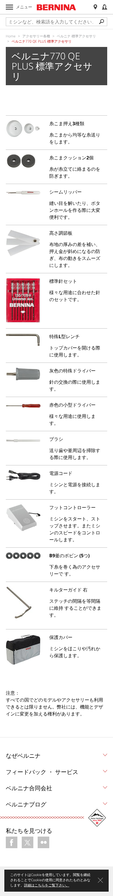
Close (100, 880)
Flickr (43, 842)
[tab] (56, 757)
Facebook (11, 842)
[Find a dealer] (95, 7)
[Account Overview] (104, 7)
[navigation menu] (9, 7)
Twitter (27, 842)
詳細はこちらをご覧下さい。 (46, 885)
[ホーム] (56, 7)
